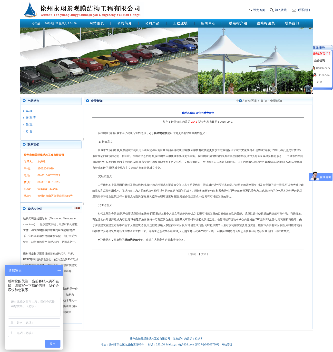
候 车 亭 (31, 117)
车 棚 (29, 111)
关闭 (203, 254)
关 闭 (319, 81)
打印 (192, 254)
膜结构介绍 (35, 209)
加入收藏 (281, 10)
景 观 (29, 124)
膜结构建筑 (104, 133)
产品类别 (33, 101)
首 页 (264, 101)
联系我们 (304, 10)
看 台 (29, 131)
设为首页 (259, 10)
